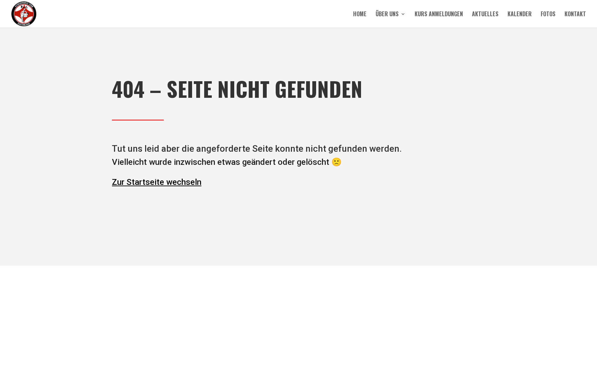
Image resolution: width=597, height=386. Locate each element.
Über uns (387, 14)
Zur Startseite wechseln (156, 182)
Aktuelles (485, 14)
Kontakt (575, 14)
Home (360, 14)
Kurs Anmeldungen (439, 14)
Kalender (520, 14)
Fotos (548, 14)
